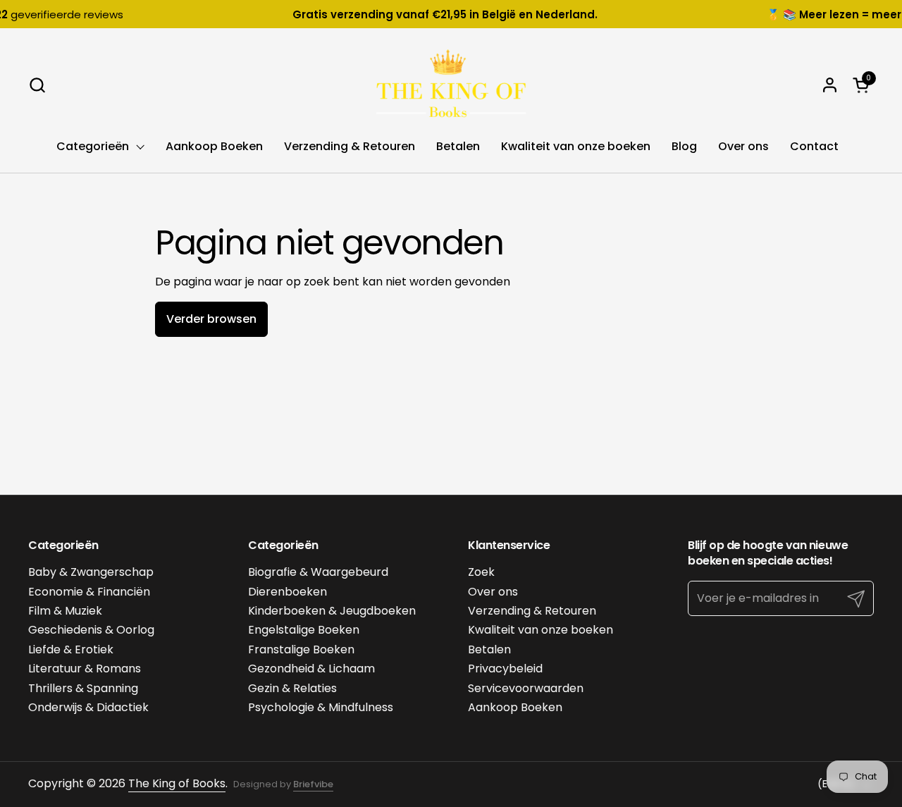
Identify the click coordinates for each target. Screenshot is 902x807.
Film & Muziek (65, 611)
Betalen (489, 649)
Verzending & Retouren (532, 611)
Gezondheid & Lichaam (311, 668)
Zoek (481, 572)
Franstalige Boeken (301, 649)
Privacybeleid (505, 668)
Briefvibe (313, 784)
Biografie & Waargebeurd (318, 572)
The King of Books (177, 783)
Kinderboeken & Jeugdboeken (332, 611)
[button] (37, 85)
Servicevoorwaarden (525, 688)
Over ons (493, 592)
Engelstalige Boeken (303, 630)
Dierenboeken (287, 592)
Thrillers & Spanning (83, 688)
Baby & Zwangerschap (91, 572)
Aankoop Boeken (515, 707)
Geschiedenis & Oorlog (91, 630)
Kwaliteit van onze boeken (540, 630)
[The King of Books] (451, 84)
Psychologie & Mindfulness (320, 707)
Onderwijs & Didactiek (88, 707)
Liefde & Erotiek (70, 649)
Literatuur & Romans (84, 668)
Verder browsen (211, 319)
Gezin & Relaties (292, 688)
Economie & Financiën (89, 592)
